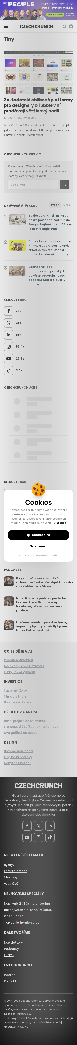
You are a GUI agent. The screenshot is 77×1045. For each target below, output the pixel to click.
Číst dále (60, 523)
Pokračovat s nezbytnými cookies (38, 555)
